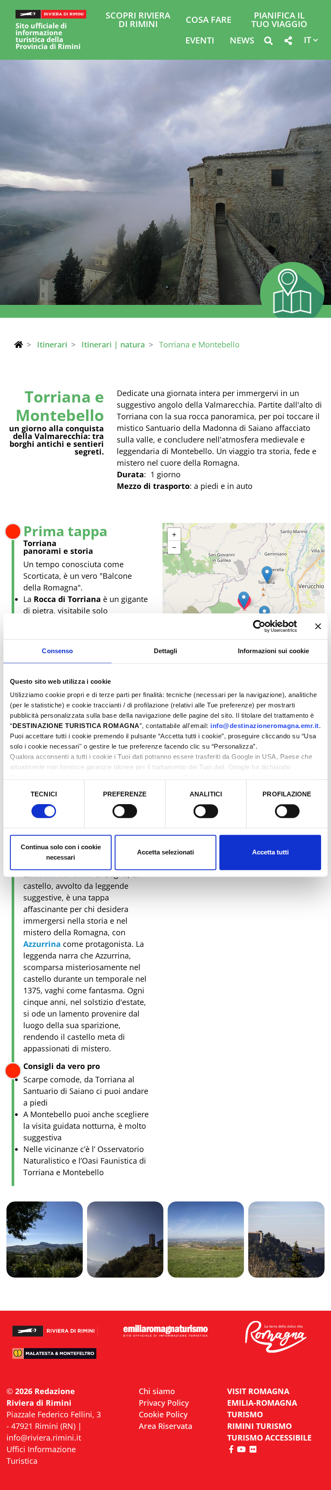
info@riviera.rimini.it (43, 1437)
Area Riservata (165, 1426)
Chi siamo (157, 1391)
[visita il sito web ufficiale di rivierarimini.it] (55, 1327)
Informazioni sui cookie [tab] (273, 650)
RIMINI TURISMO (259, 1426)
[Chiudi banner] (318, 626)
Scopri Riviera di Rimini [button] (138, 20)
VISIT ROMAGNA (258, 1391)
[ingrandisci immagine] (44, 1239)
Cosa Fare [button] (208, 20)
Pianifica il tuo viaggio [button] (279, 20)
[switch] (124, 811)
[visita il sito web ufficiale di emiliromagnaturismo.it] (165, 1330)
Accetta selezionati (165, 852)
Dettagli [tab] (166, 650)
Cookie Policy (163, 1414)
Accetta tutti (270, 852)
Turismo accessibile (269, 1437)
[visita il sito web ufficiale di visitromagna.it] (276, 1337)
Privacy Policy (164, 1403)
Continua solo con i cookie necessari (61, 852)
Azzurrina (42, 944)
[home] (18, 344)
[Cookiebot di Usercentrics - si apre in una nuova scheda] (259, 626)
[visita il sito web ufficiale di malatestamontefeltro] (55, 1357)
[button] (268, 42)
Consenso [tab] (57, 650)
